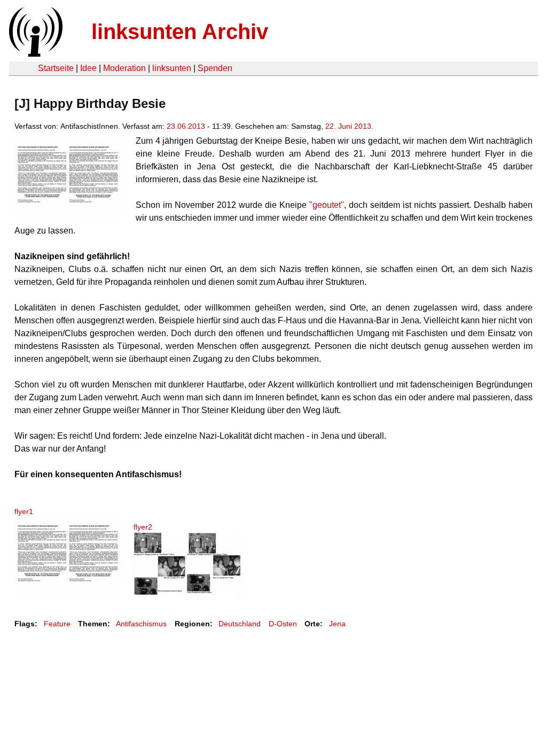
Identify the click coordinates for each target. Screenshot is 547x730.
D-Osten (283, 623)
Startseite (56, 68)
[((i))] (35, 53)
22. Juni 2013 (348, 126)
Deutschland (239, 623)
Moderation (124, 68)
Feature (57, 623)
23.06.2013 (186, 126)
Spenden (215, 68)
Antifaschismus (141, 623)
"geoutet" (326, 204)
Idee (88, 68)
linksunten (171, 68)
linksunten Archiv (179, 31)
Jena (337, 623)
